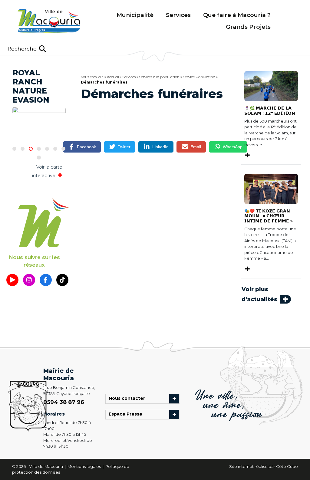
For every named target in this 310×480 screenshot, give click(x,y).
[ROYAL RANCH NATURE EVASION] (39, 114)
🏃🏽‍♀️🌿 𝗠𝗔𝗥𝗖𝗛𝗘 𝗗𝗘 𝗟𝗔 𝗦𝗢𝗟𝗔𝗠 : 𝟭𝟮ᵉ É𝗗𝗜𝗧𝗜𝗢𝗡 (269, 110)
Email (195, 146)
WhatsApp (232, 146)
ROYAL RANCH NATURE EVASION (30, 86)
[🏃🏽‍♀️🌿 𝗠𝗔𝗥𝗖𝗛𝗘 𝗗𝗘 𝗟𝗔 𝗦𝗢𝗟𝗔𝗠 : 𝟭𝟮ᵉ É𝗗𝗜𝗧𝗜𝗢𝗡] (271, 86)
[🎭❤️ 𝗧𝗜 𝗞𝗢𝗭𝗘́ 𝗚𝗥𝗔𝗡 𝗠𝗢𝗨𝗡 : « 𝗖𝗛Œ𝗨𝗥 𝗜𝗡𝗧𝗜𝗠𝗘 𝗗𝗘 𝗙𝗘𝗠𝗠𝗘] (271, 188)
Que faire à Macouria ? (237, 15)
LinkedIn (160, 146)
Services (178, 15)
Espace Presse (127, 414)
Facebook (86, 146)
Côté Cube (287, 466)
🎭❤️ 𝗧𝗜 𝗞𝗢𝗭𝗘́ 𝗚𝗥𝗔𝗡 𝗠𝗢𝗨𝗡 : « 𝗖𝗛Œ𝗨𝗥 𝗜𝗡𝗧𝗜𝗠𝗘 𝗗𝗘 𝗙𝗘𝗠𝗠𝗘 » (268, 216)
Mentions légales (85, 466)
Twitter (124, 146)
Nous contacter (128, 399)
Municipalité (135, 15)
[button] (26, 49)
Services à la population (159, 76)
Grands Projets (248, 26)
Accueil (113, 76)
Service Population (199, 76)
